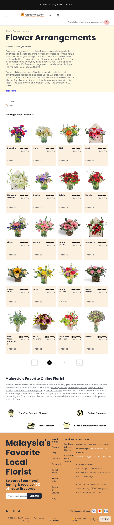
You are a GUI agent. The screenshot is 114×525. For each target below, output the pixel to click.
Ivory (35, 148)
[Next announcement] (103, 5)
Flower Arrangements (21, 31)
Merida (88, 195)
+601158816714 (99, 448)
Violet (10, 242)
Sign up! (34, 496)
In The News (55, 471)
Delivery (56, 458)
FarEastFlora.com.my (24, 518)
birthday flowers (59, 387)
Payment (56, 464)
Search (55, 447)
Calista (88, 336)
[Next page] (79, 363)
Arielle (62, 195)
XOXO (88, 148)
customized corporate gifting (28, 390)
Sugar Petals (62, 243)
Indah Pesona (62, 290)
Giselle (36, 195)
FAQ (54, 452)
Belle (35, 289)
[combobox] (87, 22)
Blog (54, 498)
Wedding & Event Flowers (68, 447)
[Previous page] (34, 363)
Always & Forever (11, 196)
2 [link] (49, 362)
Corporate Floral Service (69, 458)
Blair (61, 148)
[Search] (106, 22)
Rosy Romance (38, 337)
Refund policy (55, 480)
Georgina (11, 148)
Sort (10, 105)
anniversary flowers (77, 387)
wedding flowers (54, 390)
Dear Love (90, 242)
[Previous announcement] (11, 5)
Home (8, 31)
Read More (11, 90)
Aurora (36, 242)
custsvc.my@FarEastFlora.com (94, 456)
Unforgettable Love (64, 337)
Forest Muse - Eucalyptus (12, 340)
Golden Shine (10, 290)
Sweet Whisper (89, 290)
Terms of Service (55, 490)
